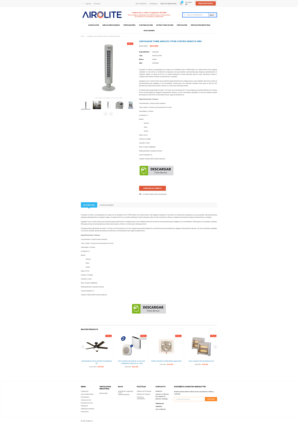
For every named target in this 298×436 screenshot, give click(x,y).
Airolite (154, 59)
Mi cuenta (97, 4)
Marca (141, 59)
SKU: (140, 63)
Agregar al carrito (152, 188)
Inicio (82, 36)
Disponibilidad (144, 52)
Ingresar (88, 4)
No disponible (131, 374)
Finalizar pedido (205, 3)
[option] (108, 67)
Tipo (140, 55)
